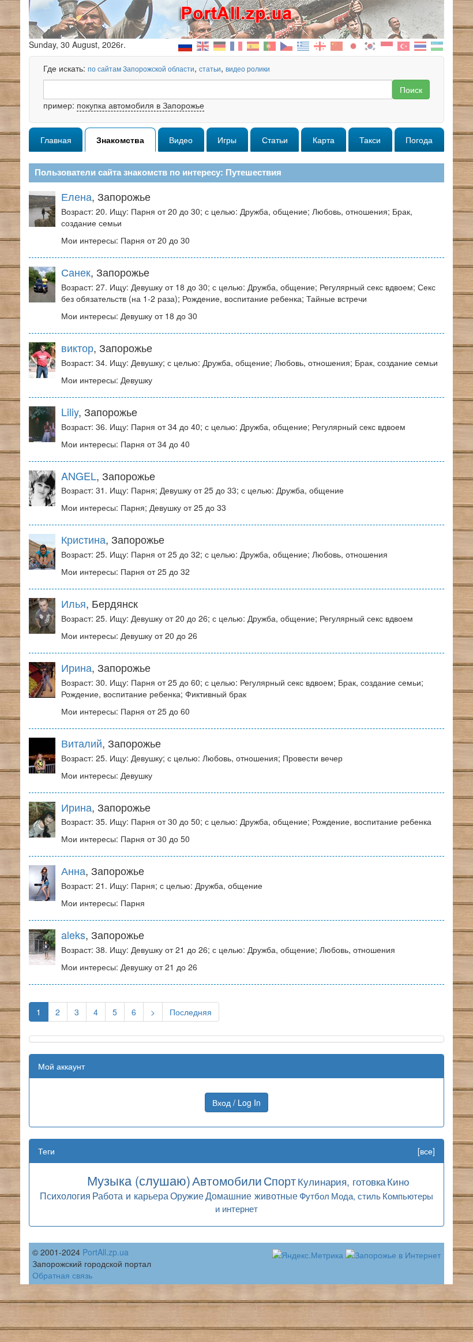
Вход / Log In (236, 1102)
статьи (210, 68)
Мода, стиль (356, 1196)
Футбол (314, 1196)
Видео (181, 139)
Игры (226, 139)
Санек (76, 271)
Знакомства (120, 139)
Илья (73, 603)
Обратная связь (62, 1275)
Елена (76, 196)
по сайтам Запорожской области (141, 68)
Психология (65, 1195)
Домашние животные (251, 1195)
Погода (419, 139)
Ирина (76, 667)
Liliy (69, 411)
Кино (398, 1181)
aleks (73, 934)
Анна (73, 870)
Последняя (191, 1012)
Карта (324, 139)
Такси (370, 139)
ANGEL (78, 475)
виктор (77, 347)
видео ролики (248, 68)
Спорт (280, 1180)
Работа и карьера (130, 1195)
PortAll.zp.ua (105, 1252)
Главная (56, 139)
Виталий (81, 742)
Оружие (187, 1195)
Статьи (275, 139)
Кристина (83, 539)
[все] (426, 1151)
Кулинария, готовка (341, 1181)
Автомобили (227, 1180)
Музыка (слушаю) (138, 1180)
